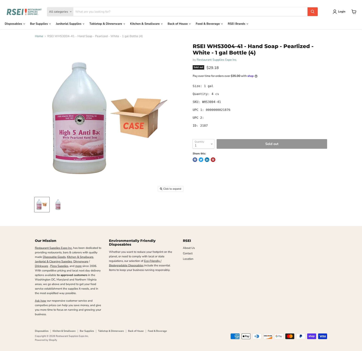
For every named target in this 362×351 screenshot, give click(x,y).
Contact (188, 253)
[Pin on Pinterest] (213, 159)
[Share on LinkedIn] (207, 159)
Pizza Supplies (59, 266)
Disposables (14, 24)
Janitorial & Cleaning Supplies (53, 261)
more (78, 266)
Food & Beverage (208, 24)
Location (188, 259)
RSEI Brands (237, 24)
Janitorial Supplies (69, 24)
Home (39, 36)
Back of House (178, 24)
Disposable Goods (54, 257)
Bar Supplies (39, 24)
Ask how (40, 301)
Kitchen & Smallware (145, 24)
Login (341, 11)
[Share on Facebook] (195, 159)
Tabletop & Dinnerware (106, 24)
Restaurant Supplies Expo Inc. (217, 60)
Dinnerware (80, 261)
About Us (189, 248)
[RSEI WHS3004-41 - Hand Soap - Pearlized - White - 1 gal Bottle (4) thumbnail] (42, 204)
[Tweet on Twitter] (201, 159)
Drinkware (41, 266)
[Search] (313, 11)
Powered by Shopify (46, 340)
